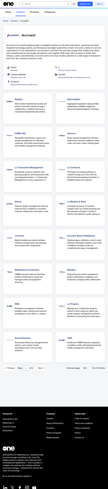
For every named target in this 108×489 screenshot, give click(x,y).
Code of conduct (82, 419)
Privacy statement (82, 428)
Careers (49, 419)
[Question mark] (74, 4)
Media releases (52, 438)
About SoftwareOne (54, 423)
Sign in (100, 4)
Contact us (79, 438)
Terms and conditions (84, 423)
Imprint (78, 433)
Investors (50, 428)
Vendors (20, 12)
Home (8, 12)
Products (34, 12)
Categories (49, 12)
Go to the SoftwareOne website (16, 476)
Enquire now (85, 4)
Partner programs (53, 433)
